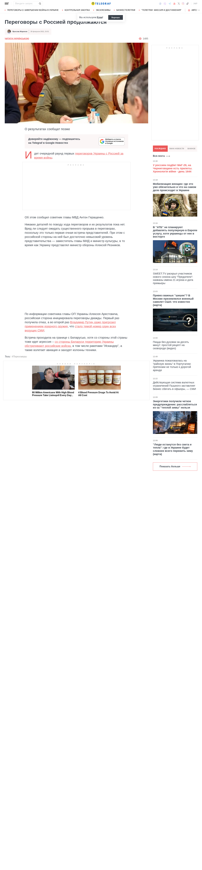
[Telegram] (169, 3)
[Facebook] (160, 3)
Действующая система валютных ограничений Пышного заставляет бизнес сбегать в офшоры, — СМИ (174, 385)
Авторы (196, 10)
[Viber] (164, 3)
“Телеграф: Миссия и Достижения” (161, 10)
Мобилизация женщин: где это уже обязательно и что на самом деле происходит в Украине (174, 187)
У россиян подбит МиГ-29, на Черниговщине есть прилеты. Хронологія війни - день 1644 (172, 168)
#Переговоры (19, 356)
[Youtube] (174, 3)
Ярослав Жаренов (19, 31)
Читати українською (17, 38)
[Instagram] (183, 3)
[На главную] (101, 3)
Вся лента (159, 156)
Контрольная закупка (77, 10)
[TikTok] (187, 3)
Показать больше (170, 466)
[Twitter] (179, 3)
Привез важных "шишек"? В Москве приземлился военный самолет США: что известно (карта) (173, 300)
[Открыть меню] (6, 3)
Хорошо (115, 17)
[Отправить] (40, 3)
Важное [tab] (191, 149)
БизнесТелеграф (125, 10)
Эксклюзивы (103, 10)
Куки (99, 17)
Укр (195, 3)
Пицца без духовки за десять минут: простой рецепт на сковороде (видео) (171, 345)
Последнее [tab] (160, 149)
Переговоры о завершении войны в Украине (33, 10)
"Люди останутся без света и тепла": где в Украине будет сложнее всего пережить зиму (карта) (173, 449)
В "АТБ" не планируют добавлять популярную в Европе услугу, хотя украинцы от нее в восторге (175, 232)
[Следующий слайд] (199, 10)
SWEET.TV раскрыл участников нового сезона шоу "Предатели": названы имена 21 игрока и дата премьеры (173, 278)
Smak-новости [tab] (176, 149)
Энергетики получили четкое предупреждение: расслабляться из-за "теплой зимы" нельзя (175, 404)
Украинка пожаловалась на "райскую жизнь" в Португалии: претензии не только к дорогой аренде (172, 365)
